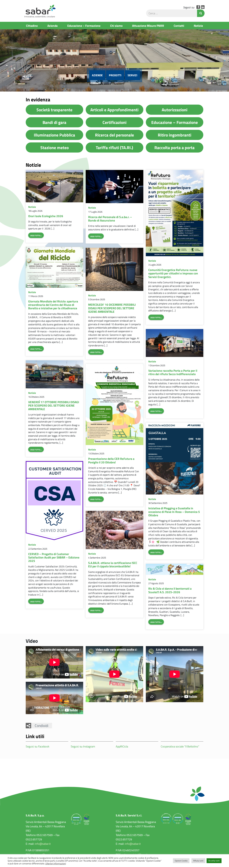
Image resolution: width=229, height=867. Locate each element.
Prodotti (115, 75)
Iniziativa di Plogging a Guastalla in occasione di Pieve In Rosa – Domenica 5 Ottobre (174, 511)
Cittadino (32, 25)
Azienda (52, 25)
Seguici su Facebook (37, 746)
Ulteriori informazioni (55, 863)
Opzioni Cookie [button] (181, 860)
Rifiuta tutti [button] (198, 860)
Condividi (41, 725)
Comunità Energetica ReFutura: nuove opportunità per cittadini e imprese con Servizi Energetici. (173, 273)
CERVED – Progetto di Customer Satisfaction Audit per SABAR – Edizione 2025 (53, 557)
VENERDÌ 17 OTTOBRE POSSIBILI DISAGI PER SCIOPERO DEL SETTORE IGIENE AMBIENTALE (53, 405)
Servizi (132, 75)
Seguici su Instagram (83, 746)
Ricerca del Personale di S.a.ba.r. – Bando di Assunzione (110, 218)
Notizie (198, 25)
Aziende (97, 75)
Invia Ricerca (201, 13)
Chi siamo (116, 25)
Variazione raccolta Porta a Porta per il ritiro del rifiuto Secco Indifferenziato (172, 372)
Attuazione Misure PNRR (148, 25)
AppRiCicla (122, 746)
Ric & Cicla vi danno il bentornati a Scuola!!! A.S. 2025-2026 (170, 590)
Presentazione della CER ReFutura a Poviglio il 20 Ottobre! (111, 460)
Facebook (198, 7)
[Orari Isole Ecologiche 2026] (54, 186)
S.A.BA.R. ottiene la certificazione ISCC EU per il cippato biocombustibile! (112, 564)
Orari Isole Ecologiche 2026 (45, 216)
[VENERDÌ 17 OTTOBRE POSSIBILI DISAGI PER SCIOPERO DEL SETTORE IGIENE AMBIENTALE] (54, 374)
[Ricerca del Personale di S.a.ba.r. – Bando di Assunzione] (114, 186)
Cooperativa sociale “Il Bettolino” (180, 746)
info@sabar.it (43, 844)
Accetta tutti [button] (214, 860)
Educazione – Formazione (83, 25)
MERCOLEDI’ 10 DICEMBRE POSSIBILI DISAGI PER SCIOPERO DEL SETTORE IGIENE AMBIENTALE (112, 308)
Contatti (179, 25)
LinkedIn (203, 7)
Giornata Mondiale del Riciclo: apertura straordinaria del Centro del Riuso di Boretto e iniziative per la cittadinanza (53, 304)
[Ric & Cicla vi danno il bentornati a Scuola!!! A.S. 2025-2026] (174, 569)
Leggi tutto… (36, 235)
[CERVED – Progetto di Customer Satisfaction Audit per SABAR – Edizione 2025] (54, 500)
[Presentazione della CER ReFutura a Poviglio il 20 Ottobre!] (114, 404)
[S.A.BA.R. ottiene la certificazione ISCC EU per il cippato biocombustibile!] (114, 530)
